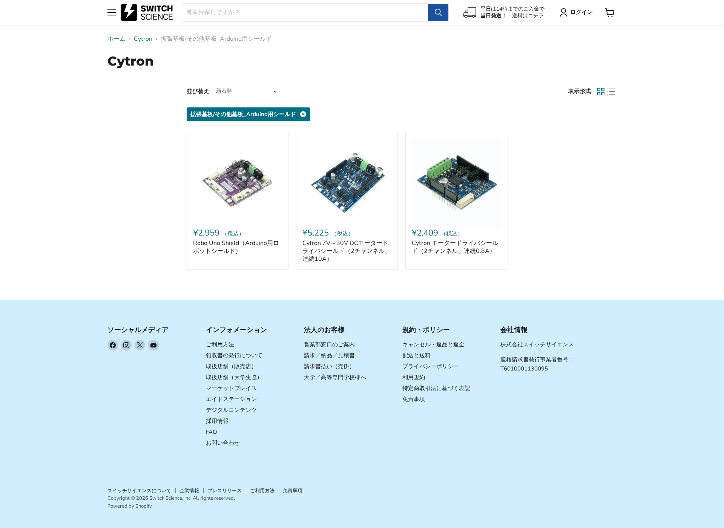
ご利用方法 (220, 344)
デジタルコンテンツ (231, 410)
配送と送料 (416, 355)
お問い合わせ (223, 443)
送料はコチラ (528, 15)
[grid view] (600, 91)
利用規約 (413, 377)
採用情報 (217, 421)
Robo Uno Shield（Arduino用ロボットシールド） (236, 247)
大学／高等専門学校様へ (335, 377)
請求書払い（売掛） (329, 366)
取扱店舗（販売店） (231, 366)
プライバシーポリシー (430, 366)
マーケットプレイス (231, 388)
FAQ (211, 432)
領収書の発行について (234, 355)
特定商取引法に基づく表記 (436, 388)
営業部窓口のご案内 (329, 344)
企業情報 (189, 490)
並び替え (198, 91)
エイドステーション (231, 399)
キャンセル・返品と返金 (433, 344)
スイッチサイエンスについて (139, 490)
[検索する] (438, 12)
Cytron (143, 38)
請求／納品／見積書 (329, 355)
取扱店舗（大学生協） (234, 377)
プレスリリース (224, 490)
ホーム (116, 38)
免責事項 (413, 399)
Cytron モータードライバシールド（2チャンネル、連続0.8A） (455, 247)
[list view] (611, 91)
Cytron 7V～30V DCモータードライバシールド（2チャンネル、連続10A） (346, 251)
